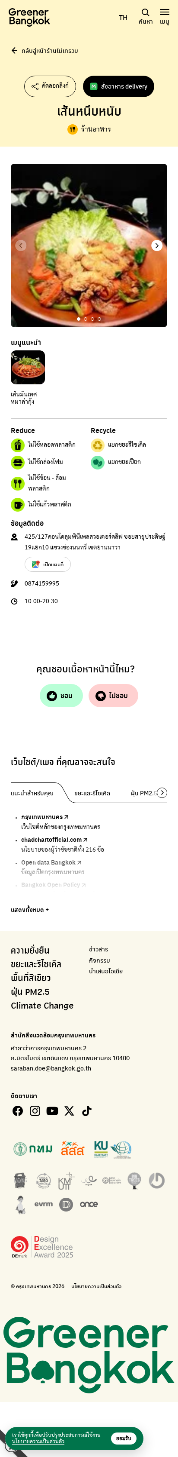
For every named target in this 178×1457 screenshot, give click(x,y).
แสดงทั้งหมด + (30, 909)
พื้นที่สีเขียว (31, 978)
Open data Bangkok (48, 862)
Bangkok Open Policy (50, 884)
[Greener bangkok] (29, 17)
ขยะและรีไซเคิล (36, 964)
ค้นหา (146, 21)
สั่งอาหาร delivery (124, 86)
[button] (157, 245)
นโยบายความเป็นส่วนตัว (96, 1286)
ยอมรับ (123, 1438)
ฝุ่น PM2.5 (30, 992)
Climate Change (42, 1006)
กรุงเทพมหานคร (42, 816)
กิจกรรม (99, 960)
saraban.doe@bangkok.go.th (51, 1068)
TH (123, 17)
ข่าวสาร (98, 949)
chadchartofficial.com (51, 839)
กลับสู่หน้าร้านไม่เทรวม (50, 50)
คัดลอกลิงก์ (55, 86)
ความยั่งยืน (30, 951)
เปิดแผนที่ (53, 564)
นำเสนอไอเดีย (106, 971)
